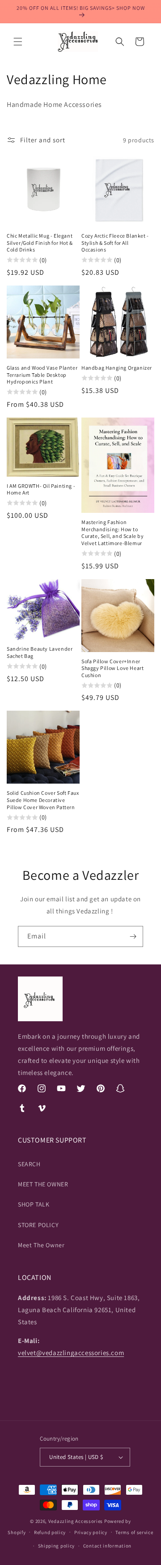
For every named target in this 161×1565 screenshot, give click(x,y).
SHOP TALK (33, 1204)
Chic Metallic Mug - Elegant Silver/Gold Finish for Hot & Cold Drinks (40, 242)
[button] (18, 41)
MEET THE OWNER (43, 1184)
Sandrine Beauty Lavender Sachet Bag (39, 652)
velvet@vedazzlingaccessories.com (71, 1352)
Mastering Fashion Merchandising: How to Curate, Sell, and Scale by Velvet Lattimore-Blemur (112, 532)
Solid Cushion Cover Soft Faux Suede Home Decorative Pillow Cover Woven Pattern (43, 799)
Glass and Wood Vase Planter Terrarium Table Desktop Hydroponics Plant (42, 374)
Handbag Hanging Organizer (116, 367)
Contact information (107, 1546)
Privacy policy (90, 1532)
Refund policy (50, 1532)
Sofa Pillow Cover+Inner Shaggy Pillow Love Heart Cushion (112, 668)
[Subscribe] (133, 936)
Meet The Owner (41, 1245)
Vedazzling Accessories (75, 1521)
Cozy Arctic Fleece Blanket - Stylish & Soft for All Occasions (115, 242)
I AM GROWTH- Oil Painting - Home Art (41, 489)
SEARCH (29, 1164)
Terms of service (134, 1532)
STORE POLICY (38, 1225)
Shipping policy (56, 1546)
